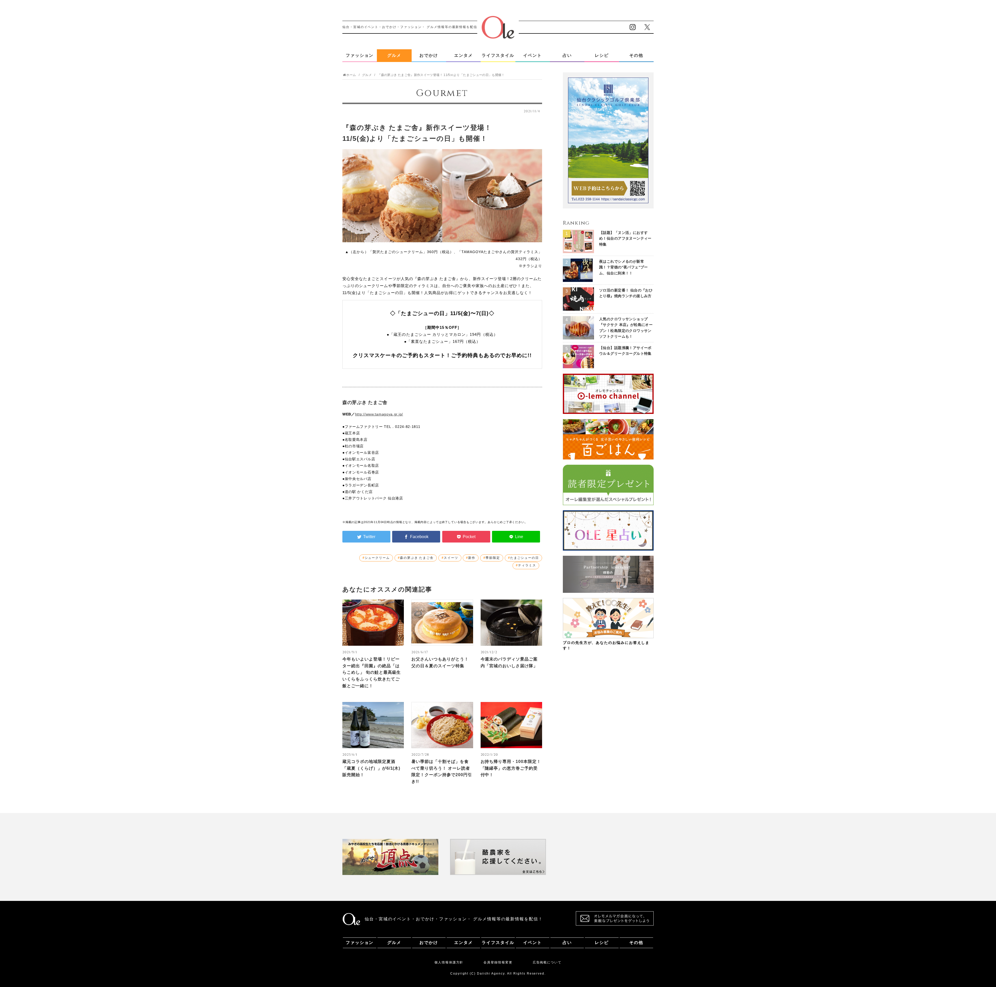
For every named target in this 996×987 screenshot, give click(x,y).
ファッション (360, 55)
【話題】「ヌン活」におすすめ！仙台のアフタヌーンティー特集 (625, 238)
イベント (532, 55)
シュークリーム (377, 558)
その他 (636, 55)
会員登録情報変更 (497, 962)
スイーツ (451, 558)
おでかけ (428, 55)
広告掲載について (547, 962)
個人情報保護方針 (448, 962)
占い (567, 55)
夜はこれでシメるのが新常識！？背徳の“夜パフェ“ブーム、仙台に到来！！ (623, 267)
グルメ (394, 55)
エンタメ (463, 55)
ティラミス (527, 565)
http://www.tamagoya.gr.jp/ (379, 414)
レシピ (602, 55)
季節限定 (493, 558)
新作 (471, 558)
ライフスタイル (498, 55)
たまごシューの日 (524, 558)
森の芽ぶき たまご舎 (417, 558)
